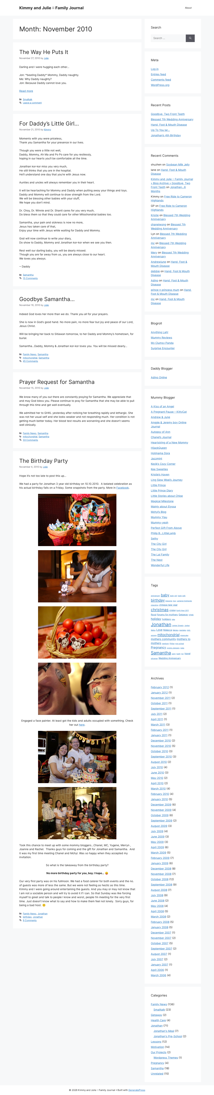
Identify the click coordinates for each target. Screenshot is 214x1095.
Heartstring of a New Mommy (169, 442)
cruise (172, 610)
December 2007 (161, 932)
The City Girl (159, 543)
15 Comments (30, 278)
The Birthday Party (43, 460)
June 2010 (157, 772)
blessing (168, 601)
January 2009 (159, 863)
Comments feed (161, 79)
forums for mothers (167, 614)
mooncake (184, 635)
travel (187, 653)
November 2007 (161, 938)
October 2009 (160, 815)
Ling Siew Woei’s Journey (167, 479)
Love (159, 629)
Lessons (156, 1041)
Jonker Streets (178, 626)
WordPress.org (160, 85)
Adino (154, 280)
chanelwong (158, 224)
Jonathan (42, 913)
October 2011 (159, 703)
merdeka (182, 630)
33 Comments (30, 440)
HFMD (191, 615)
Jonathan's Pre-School (168, 1036)
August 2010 (159, 762)
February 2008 (160, 922)
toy (182, 654)
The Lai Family (160, 554)
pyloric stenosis (173, 648)
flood (153, 614)
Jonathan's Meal (164, 1031)
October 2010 (159, 751)
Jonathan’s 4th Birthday (166, 135)
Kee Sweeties (159, 469)
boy (174, 601)
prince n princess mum (165, 289)
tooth (178, 654)
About (188, 7)
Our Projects (158, 1052)
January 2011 (159, 735)
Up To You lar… (160, 130)
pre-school (179, 644)
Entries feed (158, 74)
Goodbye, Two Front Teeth (168, 114)
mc (153, 243)
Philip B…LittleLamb (163, 533)
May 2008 (157, 906)
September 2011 (161, 708)
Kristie (155, 215)
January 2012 (159, 692)
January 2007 (159, 964)
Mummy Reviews (161, 337)
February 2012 (160, 687)
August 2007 (159, 954)
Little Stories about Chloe (167, 495)
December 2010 (161, 740)
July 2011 (156, 714)
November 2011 (161, 698)
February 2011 (160, 730)
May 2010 (157, 778)
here (82, 724)
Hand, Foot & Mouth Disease (169, 124)
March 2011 (158, 724)
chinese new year (168, 605)
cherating (154, 605)
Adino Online (159, 377)
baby (165, 595)
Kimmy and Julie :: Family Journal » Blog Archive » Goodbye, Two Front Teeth (172, 183)
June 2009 (157, 836)
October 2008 (159, 879)
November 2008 (161, 874)
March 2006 (158, 975)
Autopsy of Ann (160, 431)
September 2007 (161, 948)
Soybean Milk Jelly (178, 164)
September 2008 (161, 884)
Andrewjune (158, 261)
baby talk (181, 596)
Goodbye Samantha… (47, 299)
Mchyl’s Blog (158, 511)
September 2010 (161, 756)
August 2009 (159, 826)
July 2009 (157, 831)
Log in (155, 69)
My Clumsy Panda (162, 343)
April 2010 (157, 783)
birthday (27, 917)
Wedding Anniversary (170, 658)
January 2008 (159, 927)
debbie (155, 271)
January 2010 (159, 799)
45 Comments (30, 361)
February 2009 (160, 858)
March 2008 (158, 916)
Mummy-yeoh (159, 522)
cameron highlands (184, 601)
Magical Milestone (162, 501)
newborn (165, 644)
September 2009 (161, 820)
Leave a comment (32, 102)
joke (173, 619)
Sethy (154, 538)
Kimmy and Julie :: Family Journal (51, 7)
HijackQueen (159, 447)
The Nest (156, 559)
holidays (166, 619)
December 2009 (161, 804)
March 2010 (158, 788)
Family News (29, 354)
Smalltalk (27, 99)
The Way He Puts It (43, 52)
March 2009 (158, 852)
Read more (26, 91)
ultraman (154, 658)
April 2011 (157, 719)
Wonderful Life (160, 565)
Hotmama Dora (160, 453)
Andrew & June (160, 417)
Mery (154, 252)
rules (182, 648)
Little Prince (158, 485)
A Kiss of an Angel (162, 406)
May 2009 (157, 842)
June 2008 (157, 900)
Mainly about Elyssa (163, 506)
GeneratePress (136, 1090)
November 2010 (161, 746)
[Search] (190, 38)
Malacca (167, 630)
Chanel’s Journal (161, 437)
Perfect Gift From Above (166, 527)
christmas (160, 609)
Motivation (157, 1047)
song (174, 654)
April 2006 (157, 970)
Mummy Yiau (159, 517)
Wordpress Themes (166, 1057)
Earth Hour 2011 (182, 610)
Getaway (183, 614)
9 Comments (30, 920)
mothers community (163, 639)
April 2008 (157, 911)
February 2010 (160, 794)
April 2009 (157, 847)
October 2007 (159, 943)
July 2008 (157, 895)
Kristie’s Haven (160, 474)
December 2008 (161, 868)
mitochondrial (30, 357)
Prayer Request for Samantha (57, 382)
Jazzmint (156, 458)
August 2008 (159, 890)
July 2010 (157, 767)
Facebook (122, 487)
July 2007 (157, 959)
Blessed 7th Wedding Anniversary (172, 119)
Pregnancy (158, 647)
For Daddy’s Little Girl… (49, 123)
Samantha (28, 274)
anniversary (155, 596)
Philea (172, 644)
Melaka (175, 630)
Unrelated (157, 1073)
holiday (156, 619)
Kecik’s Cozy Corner (163, 463)
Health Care (158, 1020)
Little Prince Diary (162, 490)
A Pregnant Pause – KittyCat (169, 411)
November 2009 (161, 810)
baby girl (173, 596)
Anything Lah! (159, 332)
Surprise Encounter (163, 348)
